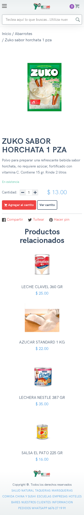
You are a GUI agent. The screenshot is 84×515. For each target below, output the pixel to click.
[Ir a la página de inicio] (42, 6)
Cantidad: (9, 192)
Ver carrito (47, 205)
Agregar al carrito (43, 273)
